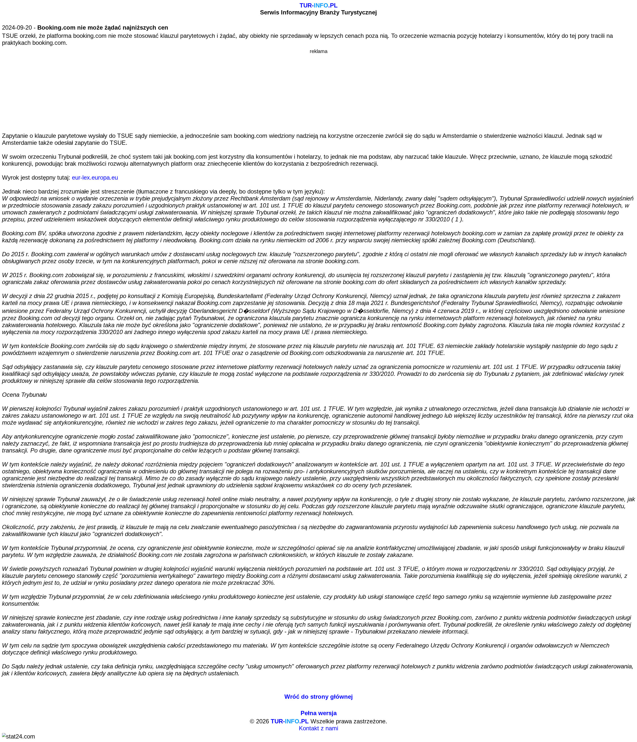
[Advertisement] (318, 89)
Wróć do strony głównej (318, 696)
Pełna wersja (319, 713)
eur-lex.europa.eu (95, 177)
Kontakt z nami (318, 728)
